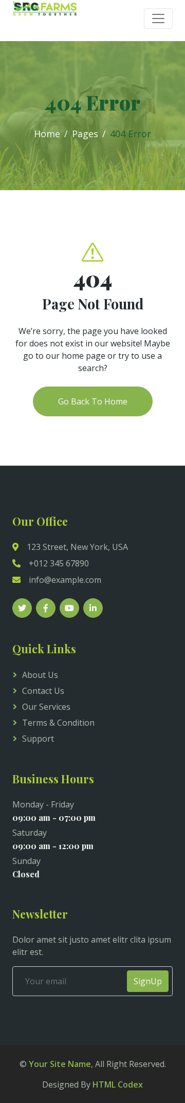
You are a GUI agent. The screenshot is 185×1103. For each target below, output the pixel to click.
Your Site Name (60, 1064)
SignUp (148, 981)
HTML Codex (117, 1084)
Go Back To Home (92, 401)
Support (38, 738)
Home (47, 133)
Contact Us (43, 690)
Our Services (46, 706)
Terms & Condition (58, 722)
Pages (85, 133)
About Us (40, 675)
